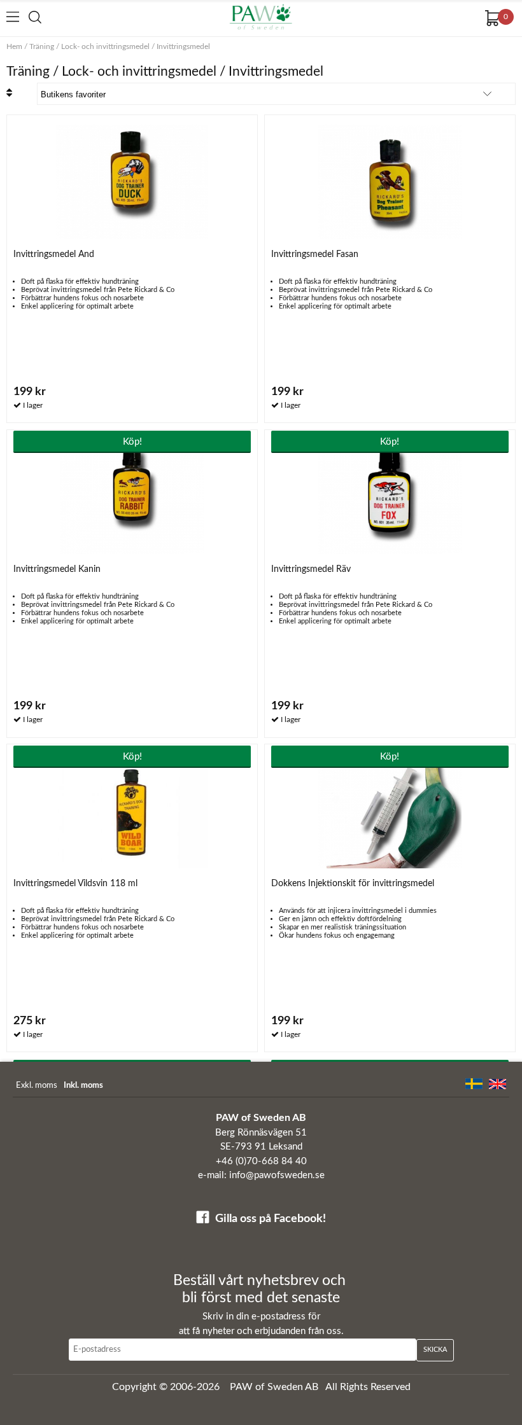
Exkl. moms (36, 1085)
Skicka (435, 1349)
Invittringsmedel (183, 46)
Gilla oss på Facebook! (270, 1219)
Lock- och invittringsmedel (105, 46)
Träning (41, 46)
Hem (14, 46)
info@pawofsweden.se (277, 1175)
